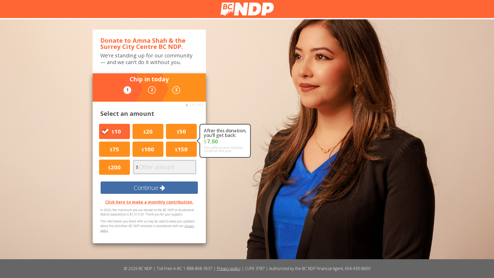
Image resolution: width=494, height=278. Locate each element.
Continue (147, 187)
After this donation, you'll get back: (225, 132)
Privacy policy (229, 268)
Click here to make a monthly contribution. (149, 202)
